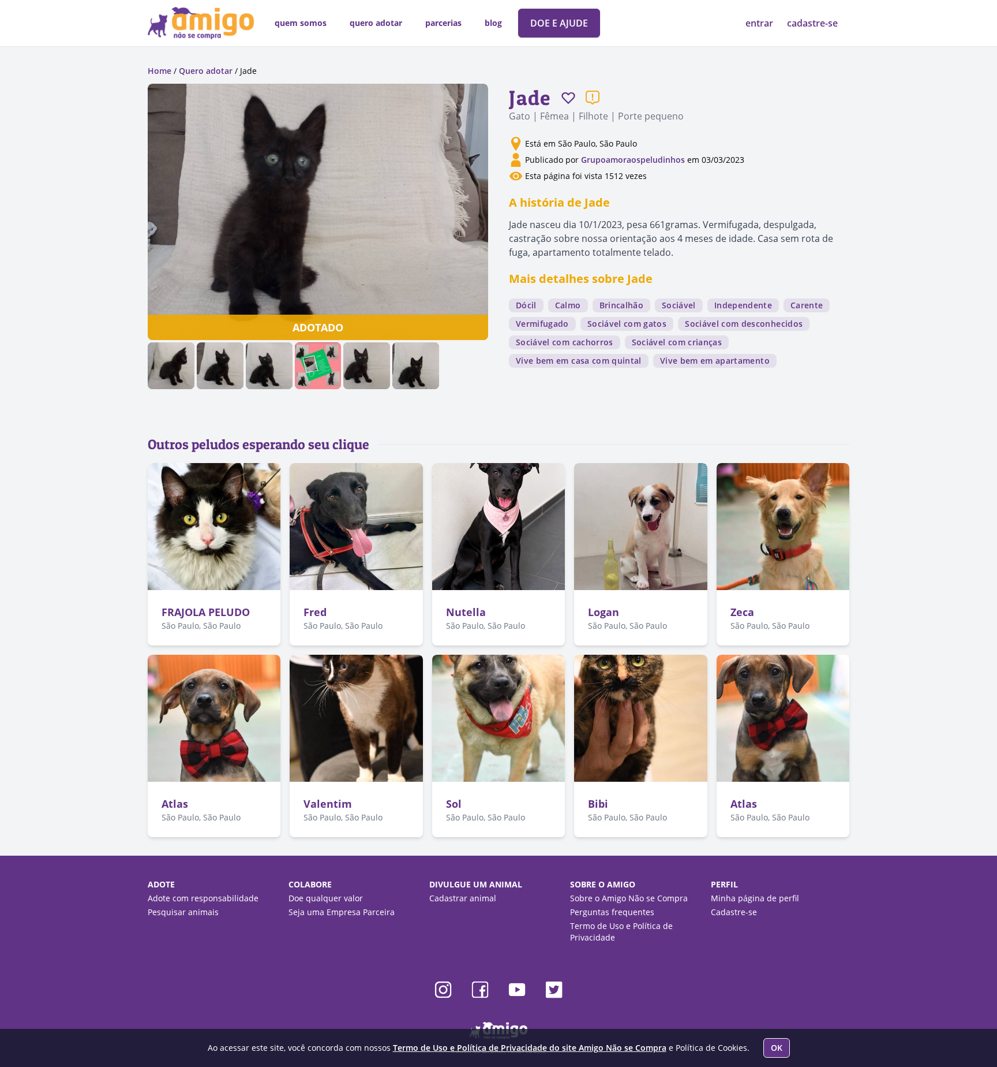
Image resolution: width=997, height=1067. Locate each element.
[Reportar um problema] (592, 97)
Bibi (598, 804)
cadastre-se (812, 23)
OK (776, 1047)
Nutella (466, 612)
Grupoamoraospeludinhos (633, 159)
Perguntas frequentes (612, 911)
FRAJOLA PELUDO (206, 612)
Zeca (742, 612)
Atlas (175, 804)
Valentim (327, 804)
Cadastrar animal (462, 898)
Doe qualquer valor (325, 898)
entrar (760, 23)
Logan (603, 612)
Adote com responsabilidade (203, 898)
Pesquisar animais (183, 911)
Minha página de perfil (755, 898)
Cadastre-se (734, 911)
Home (159, 70)
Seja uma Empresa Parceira (341, 911)
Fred (315, 612)
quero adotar (376, 22)
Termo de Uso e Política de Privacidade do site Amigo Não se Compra (529, 1047)
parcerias (443, 22)
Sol (454, 804)
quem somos (301, 22)
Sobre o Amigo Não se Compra (629, 898)
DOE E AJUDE (559, 23)
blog (493, 22)
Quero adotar (206, 70)
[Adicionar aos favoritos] (568, 97)
